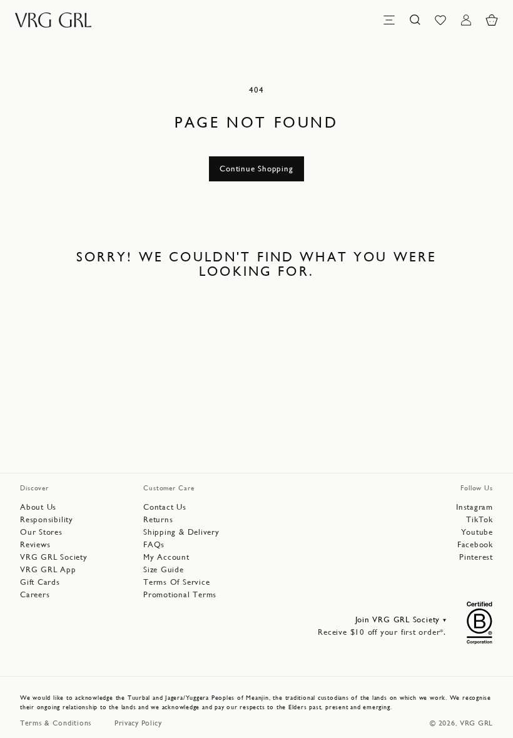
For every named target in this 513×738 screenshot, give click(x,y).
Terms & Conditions (56, 723)
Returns (158, 519)
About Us (38, 507)
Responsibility (46, 519)
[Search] (415, 20)
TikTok (479, 519)
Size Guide (163, 569)
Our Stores (41, 532)
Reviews (35, 544)
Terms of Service (176, 582)
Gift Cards (40, 582)
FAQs (154, 544)
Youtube (477, 532)
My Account (166, 557)
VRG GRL (476, 723)
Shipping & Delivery (181, 532)
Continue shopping (256, 168)
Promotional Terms (179, 594)
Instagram (474, 507)
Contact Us (164, 507)
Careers (34, 594)
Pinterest (476, 557)
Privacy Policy (138, 723)
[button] (491, 20)
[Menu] (389, 20)
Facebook (475, 544)
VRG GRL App (48, 569)
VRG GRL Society (54, 557)
